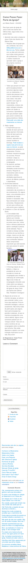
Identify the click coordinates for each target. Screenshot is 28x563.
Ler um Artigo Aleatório (14, 408)
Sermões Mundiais (8, 466)
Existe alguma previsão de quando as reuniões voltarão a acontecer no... (14, 516)
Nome (4, 376)
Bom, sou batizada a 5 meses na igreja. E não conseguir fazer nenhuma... (12, 529)
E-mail (5, 381)
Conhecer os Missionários (10, 451)
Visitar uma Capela (8, 455)
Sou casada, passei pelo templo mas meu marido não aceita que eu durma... (13, 504)
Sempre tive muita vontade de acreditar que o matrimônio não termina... (12, 513)
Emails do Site (14, 414)
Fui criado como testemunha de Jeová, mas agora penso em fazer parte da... (13, 533)
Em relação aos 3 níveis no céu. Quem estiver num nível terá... (12, 499)
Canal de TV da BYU (8, 470)
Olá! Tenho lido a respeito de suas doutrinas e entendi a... (13, 508)
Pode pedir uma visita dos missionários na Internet (15, 121)
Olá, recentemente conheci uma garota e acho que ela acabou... (12, 491)
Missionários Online (8, 453)
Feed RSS (13, 417)
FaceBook (13, 419)
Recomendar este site (9, 445)
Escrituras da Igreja (8, 462)
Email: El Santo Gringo (9, 477)
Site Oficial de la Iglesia (9, 459)
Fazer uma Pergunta (8, 457)
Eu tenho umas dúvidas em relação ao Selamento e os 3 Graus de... (13, 495)
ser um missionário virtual (13, 481)
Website (5, 389)
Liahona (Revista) (7, 464)
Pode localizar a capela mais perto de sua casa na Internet (15, 145)
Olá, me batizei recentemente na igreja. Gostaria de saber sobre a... (13, 537)
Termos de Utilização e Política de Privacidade (13, 558)
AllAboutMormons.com (14, 48)
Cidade (5, 394)
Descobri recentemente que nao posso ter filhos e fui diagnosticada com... (13, 525)
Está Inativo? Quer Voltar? (10, 474)
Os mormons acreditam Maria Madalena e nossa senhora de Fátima (14, 545)
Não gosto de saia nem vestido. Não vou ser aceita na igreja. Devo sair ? (13, 520)
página (21, 445)
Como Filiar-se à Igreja (9, 472)
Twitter (11, 421)
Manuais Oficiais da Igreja (10, 468)
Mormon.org (10, 50)
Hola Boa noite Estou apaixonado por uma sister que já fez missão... (14, 541)
